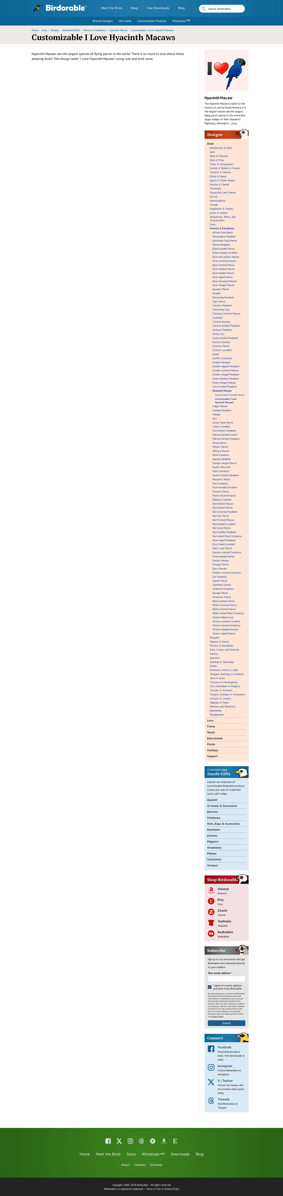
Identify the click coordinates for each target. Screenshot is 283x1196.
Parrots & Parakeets (95, 30)
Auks (212, 151)
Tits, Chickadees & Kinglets (225, 686)
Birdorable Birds (72, 30)
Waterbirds (215, 710)
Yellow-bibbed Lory (223, 617)
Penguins (214, 637)
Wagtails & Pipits (219, 702)
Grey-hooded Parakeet (224, 386)
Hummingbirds (217, 200)
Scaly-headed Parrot (223, 556)
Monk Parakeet (220, 455)
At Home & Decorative (222, 806)
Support (212, 756)
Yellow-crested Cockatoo (226, 625)
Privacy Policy (217, 1016)
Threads (224, 1099)
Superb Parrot (219, 580)
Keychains (213, 829)
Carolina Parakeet (222, 305)
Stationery (214, 859)
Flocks (211, 744)
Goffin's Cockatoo (222, 358)
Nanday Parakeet (221, 459)
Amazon (223, 889)
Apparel (212, 800)
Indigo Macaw (220, 406)
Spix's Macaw (219, 568)
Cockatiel (217, 317)
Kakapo (216, 414)
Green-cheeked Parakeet (225, 378)
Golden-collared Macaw (225, 370)
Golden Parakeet (221, 362)
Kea (214, 418)
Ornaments (214, 847)
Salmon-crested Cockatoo (226, 552)
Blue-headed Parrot (223, 273)
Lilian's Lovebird (221, 426)
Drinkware (213, 818)
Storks (213, 665)
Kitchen (212, 835)
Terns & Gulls (217, 678)
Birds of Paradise (219, 156)
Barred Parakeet (221, 244)
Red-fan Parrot (220, 515)
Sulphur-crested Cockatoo (226, 572)
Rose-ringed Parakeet (224, 540)
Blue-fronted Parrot (223, 265)
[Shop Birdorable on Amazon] (163, 1141)
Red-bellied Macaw (222, 503)
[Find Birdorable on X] (119, 1141)
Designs (55, 30)
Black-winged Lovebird (224, 252)
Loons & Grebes (218, 212)
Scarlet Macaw (220, 560)
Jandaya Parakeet (221, 410)
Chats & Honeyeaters (222, 164)
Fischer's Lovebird (222, 350)
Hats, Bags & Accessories (223, 824)
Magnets (212, 841)
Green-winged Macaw (224, 382)
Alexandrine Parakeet (224, 236)
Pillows (211, 853)
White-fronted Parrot (224, 609)
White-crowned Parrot (224, 605)
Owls (213, 224)
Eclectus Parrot (221, 346)
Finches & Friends (219, 184)
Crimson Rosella (221, 321)
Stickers (212, 865)
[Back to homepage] (66, 7)
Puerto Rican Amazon (224, 495)
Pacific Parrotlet (221, 467)
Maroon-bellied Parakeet (226, 438)
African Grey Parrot (222, 232)
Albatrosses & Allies (221, 147)
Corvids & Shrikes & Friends (225, 168)
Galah (215, 354)
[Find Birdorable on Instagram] (130, 1141)
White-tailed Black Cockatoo (228, 613)
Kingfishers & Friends (221, 208)
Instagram (225, 1066)
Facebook (224, 1047)
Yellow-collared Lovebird (226, 621)
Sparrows (215, 657)
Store (131, 1154)
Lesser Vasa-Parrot (222, 422)
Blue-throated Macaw (224, 281)
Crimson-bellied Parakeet (226, 325)
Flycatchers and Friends (223, 192)
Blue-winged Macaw (223, 285)
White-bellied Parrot (223, 601)
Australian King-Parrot (224, 240)
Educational (214, 738)
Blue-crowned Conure (224, 260)
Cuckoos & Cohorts (220, 172)
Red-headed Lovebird (223, 524)
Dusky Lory (218, 333)
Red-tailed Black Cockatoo (227, 536)
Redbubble (225, 932)
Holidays (212, 750)
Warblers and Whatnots (223, 706)
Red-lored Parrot (221, 528)
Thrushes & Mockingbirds (223, 682)
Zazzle (222, 910)
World (211, 732)
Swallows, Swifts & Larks (224, 670)
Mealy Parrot (219, 442)
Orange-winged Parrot (224, 463)
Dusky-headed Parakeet (225, 338)
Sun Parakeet (219, 576)
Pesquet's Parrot (221, 479)
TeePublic (224, 921)
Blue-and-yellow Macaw (225, 256)
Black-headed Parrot (223, 248)
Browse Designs (103, 21)
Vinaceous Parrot (221, 597)
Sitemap (156, 1165)
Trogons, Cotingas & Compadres (227, 694)
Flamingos (215, 188)
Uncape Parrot (220, 592)
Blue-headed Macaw (223, 268)
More (234, 123)
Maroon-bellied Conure (224, 434)
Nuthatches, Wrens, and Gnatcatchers (223, 218)
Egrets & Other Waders (222, 180)
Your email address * (220, 973)
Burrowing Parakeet (223, 297)
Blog (181, 8)
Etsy (221, 900)
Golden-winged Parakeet (225, 374)
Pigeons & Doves (219, 641)
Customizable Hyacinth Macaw (230, 394)
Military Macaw (220, 450)
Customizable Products (151, 21)
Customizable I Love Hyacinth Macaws (152, 30)
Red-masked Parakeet (224, 532)
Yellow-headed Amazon (225, 629)
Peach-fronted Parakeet (225, 475)
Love (210, 720)
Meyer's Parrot (220, 446)
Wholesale (181, 21)
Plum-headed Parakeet (225, 487)
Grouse (213, 196)
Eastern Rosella (221, 342)
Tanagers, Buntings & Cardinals (227, 674)
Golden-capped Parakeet (225, 366)
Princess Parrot (220, 491)
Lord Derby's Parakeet (224, 430)
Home (35, 30)
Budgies (216, 293)
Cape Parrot (219, 301)
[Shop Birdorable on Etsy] (175, 1141)
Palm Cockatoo (220, 471)
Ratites (214, 653)
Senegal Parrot (220, 564)
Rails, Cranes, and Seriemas (224, 649)
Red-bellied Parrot (222, 507)
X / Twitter (225, 1081)
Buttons (212, 812)
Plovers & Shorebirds (221, 645)
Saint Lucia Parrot (222, 548)
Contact (139, 1165)
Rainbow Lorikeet (222, 499)
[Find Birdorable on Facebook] (108, 1141)
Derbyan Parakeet (222, 329)
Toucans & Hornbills (221, 690)
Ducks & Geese (218, 176)
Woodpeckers (217, 714)
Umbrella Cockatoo (223, 588)
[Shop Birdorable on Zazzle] (152, 1141)
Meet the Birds (111, 8)
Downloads (158, 8)
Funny (211, 726)
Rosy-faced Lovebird (223, 544)
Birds (210, 143)
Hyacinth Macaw (118, 30)
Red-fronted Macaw (223, 520)
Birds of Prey (217, 160)
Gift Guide (125, 21)
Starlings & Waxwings (222, 662)
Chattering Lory (220, 309)
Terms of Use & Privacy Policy (162, 1188)
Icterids (214, 204)
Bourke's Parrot (220, 289)
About (125, 1165)
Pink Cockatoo (220, 483)
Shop (134, 8)
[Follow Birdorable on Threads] (141, 1141)
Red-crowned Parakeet (224, 511)
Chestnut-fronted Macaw (226, 313)
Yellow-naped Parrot (223, 633)
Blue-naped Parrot (222, 277)
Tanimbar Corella (221, 584)
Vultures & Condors (220, 698)
